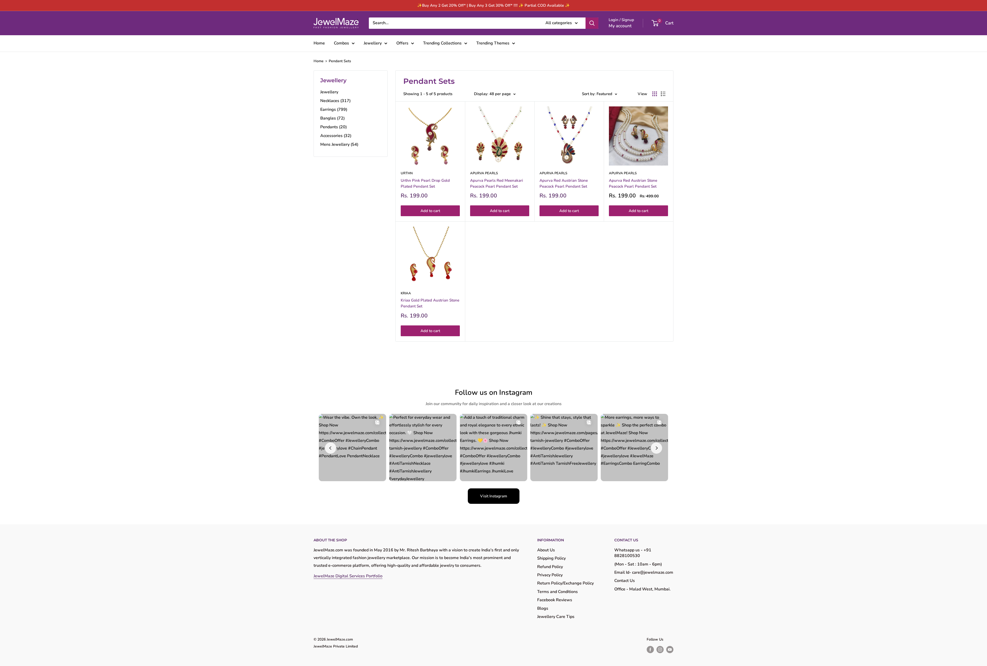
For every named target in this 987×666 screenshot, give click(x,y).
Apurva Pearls (484, 173)
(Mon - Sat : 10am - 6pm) (638, 564)
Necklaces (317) (335, 101)
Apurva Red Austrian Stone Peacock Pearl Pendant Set (564, 183)
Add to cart (430, 210)
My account (620, 26)
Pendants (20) (333, 127)
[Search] (592, 23)
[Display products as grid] (654, 94)
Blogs (542, 608)
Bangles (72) (332, 118)
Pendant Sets (340, 61)
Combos (341, 43)
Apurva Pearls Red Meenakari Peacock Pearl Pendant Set (496, 183)
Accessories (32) (335, 136)
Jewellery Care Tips (555, 616)
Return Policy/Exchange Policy (565, 583)
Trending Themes (492, 43)
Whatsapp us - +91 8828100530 (632, 553)
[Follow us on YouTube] (669, 649)
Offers (402, 43)
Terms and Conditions (557, 592)
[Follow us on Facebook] (650, 649)
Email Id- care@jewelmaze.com (643, 572)
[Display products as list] (663, 94)
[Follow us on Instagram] (660, 649)
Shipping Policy (551, 558)
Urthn (407, 173)
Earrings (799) (333, 109)
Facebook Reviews (554, 600)
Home (319, 43)
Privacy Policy (550, 575)
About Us (546, 550)
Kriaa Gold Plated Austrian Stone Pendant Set (430, 303)
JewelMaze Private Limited (336, 646)
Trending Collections (442, 43)
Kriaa (406, 293)
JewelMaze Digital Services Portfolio (348, 576)
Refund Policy (550, 567)
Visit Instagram (493, 496)
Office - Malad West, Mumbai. (642, 589)
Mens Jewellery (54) (339, 144)
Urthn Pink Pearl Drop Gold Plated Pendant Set (425, 183)
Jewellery (373, 43)
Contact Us (624, 580)
